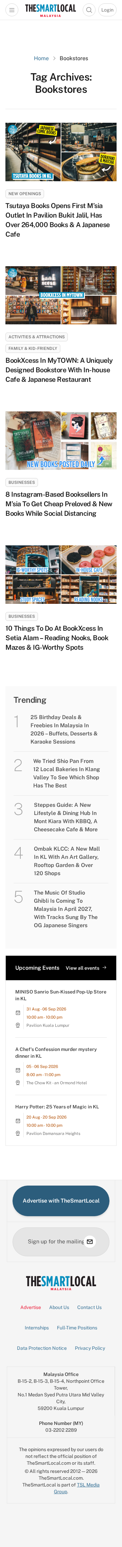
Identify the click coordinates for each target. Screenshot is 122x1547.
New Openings (24, 193)
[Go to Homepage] (50, 10)
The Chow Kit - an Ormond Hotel (56, 1083)
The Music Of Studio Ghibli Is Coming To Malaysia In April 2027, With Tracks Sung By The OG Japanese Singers (66, 909)
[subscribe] (90, 1242)
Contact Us (89, 1307)
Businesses (21, 482)
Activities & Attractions (36, 337)
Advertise (30, 1307)
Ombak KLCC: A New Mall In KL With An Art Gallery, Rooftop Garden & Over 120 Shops (67, 861)
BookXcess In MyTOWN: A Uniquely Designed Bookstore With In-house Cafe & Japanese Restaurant (59, 370)
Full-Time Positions (77, 1327)
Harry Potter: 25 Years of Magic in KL (57, 1106)
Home (41, 58)
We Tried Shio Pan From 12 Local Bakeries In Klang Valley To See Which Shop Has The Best (66, 773)
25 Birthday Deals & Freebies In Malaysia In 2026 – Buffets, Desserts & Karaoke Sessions (64, 729)
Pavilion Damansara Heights (53, 1133)
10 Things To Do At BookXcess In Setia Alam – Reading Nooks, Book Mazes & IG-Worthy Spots (56, 637)
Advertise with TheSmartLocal (61, 1200)
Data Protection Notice (42, 1348)
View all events (82, 968)
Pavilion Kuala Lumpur (47, 1025)
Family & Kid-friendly (32, 348)
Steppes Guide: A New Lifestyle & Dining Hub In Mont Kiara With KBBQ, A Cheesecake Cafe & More (66, 817)
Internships (37, 1327)
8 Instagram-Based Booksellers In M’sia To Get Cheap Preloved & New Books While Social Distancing (59, 503)
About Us (59, 1307)
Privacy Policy (90, 1348)
